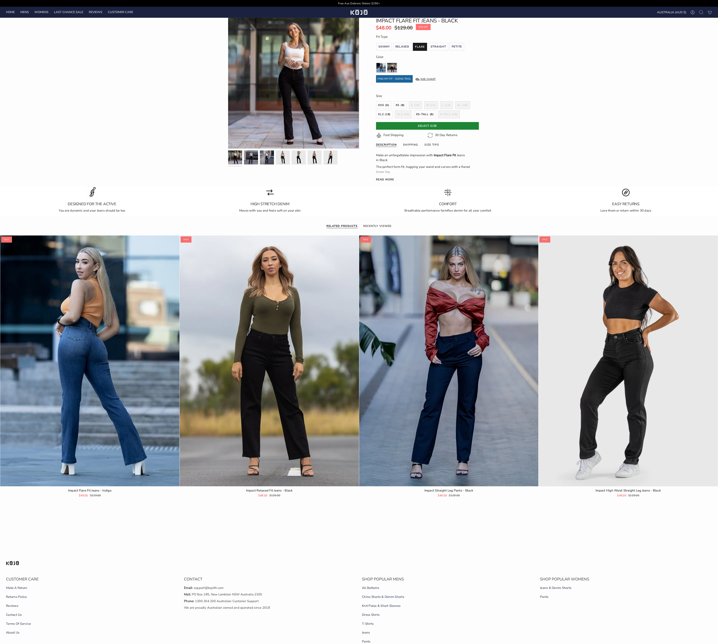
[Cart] (709, 12)
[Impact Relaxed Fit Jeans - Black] (269, 360)
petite (457, 46)
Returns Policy (16, 597)
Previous (228, 83)
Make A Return (16, 588)
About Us (12, 632)
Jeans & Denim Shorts (555, 588)
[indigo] (381, 67)
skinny (384, 46)
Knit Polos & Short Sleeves (381, 606)
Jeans (366, 632)
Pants (366, 641)
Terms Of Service (18, 624)
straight (438, 46)
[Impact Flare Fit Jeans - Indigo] (90, 360)
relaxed (402, 46)
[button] (25, 12)
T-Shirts (368, 624)
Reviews (12, 606)
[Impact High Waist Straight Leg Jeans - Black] (628, 360)
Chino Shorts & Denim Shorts (383, 597)
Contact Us (14, 615)
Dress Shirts (371, 615)
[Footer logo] (12, 563)
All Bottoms (370, 588)
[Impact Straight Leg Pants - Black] (448, 360)
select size (427, 126)
